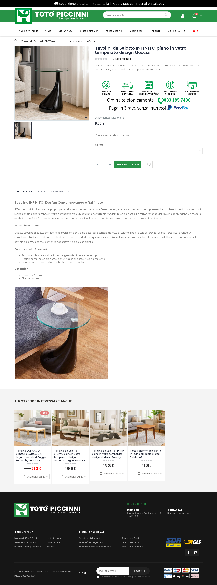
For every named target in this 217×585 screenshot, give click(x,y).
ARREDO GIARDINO (89, 31)
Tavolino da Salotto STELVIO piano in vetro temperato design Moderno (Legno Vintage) (69, 455)
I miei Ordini (53, 542)
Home (15, 40)
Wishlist (51, 546)
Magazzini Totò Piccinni (27, 538)
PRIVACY (146, 576)
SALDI (196, 31)
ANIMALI (156, 31)
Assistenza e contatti (25, 542)
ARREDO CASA (65, 31)
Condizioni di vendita (90, 538)
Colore (99, 144)
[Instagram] (195, 552)
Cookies (36, 546)
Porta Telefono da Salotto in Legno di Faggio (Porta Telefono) (145, 454)
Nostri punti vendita (132, 546)
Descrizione (23, 191)
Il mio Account (54, 538)
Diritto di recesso (131, 542)
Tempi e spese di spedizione (95, 546)
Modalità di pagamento (92, 542)
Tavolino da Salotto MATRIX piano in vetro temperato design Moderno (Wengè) (108, 454)
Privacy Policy (21, 546)
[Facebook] (188, 552)
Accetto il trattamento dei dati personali (126, 576)
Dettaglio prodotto (54, 191)
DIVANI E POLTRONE (28, 31)
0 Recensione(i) (122, 58)
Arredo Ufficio (114, 31)
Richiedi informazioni (179, 513)
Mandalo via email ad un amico (112, 135)
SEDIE (48, 31)
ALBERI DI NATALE (176, 31)
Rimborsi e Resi (130, 538)
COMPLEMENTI (137, 31)
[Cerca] (166, 15)
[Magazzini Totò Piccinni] (51, 16)
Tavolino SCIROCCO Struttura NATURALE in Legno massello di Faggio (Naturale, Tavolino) (31, 455)
